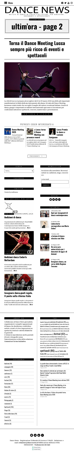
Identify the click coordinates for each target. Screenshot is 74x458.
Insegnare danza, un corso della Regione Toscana (58, 264)
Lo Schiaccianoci (64, 341)
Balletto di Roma (45, 326)
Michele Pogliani (64, 343)
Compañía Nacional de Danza (47, 328)
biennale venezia (55, 326)
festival (59, 334)
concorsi (56, 328)
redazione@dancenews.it (28, 443)
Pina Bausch (59, 345)
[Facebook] (62, 3)
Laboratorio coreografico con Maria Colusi (60, 226)
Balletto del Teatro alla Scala (61, 324)
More (28, 228)
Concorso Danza (64, 329)
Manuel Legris (48, 343)
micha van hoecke (56, 343)
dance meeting (44, 331)
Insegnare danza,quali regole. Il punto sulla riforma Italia (18, 294)
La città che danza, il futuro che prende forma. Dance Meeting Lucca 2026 (53, 393)
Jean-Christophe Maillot (50, 339)
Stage (6, 410)
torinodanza (64, 354)
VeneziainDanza (51, 356)
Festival (6, 380)
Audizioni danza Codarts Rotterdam (15, 258)
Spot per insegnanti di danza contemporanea (59, 214)
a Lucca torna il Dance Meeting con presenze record (36, 133)
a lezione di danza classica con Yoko (57, 237)
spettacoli (47, 350)
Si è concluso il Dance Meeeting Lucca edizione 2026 (54, 380)
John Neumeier (60, 339)
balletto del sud (49, 324)
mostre (6, 397)
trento (41, 356)
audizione (53, 322)
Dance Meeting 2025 (18, 131)
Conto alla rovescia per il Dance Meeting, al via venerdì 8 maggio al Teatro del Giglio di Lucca (53, 386)
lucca (42, 343)
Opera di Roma (51, 345)
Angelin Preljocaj (45, 322)
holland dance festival (57, 337)
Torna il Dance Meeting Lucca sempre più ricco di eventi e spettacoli (37, 49)
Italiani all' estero (9, 390)
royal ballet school (51, 347)
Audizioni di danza (12, 217)
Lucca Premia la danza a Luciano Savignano (58, 133)
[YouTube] (68, 3)
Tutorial (6, 420)
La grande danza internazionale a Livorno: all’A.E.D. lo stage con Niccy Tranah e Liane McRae (54, 365)
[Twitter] (65, 3)
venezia (45, 356)
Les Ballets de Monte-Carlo (53, 341)
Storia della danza (9, 414)
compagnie (7, 367)
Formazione (7, 384)
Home (5, 387)
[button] (32, 171)
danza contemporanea (46, 334)
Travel (6, 417)
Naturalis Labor (43, 345)
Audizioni (6, 364)
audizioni (62, 322)
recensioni (7, 404)
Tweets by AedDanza (11, 192)
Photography (7, 400)
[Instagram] (71, 3)
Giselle (48, 336)
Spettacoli (7, 407)
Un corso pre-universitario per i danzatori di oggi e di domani (59, 250)
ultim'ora (6, 424)
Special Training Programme (62, 347)
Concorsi (6, 370)
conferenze (7, 374)
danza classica (64, 331)
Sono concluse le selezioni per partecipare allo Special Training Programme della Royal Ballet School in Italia (53, 373)
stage (57, 351)
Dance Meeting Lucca (54, 331)
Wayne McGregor (59, 356)
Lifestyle (6, 394)
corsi (5, 377)
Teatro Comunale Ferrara (53, 354)
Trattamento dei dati (42, 445)
